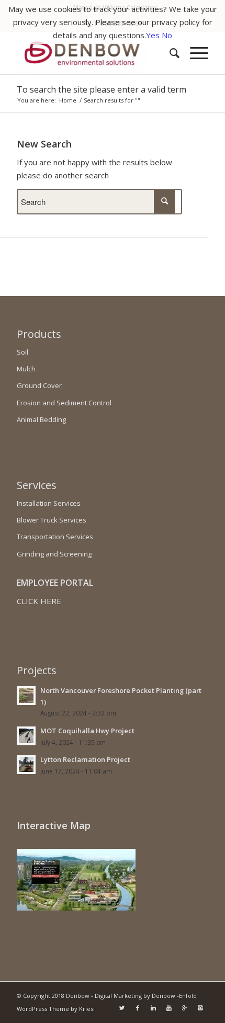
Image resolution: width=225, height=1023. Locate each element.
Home (67, 100)
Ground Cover (39, 385)
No (167, 35)
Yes (153, 35)
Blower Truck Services (51, 520)
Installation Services (49, 503)
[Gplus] (185, 1008)
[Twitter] (122, 1008)
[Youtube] (169, 1008)
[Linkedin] (153, 1008)
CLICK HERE (39, 601)
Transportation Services (55, 536)
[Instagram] (200, 1008)
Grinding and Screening (54, 554)
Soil (22, 352)
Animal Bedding (41, 419)
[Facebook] (137, 1008)
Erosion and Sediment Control (64, 402)
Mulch (26, 368)
